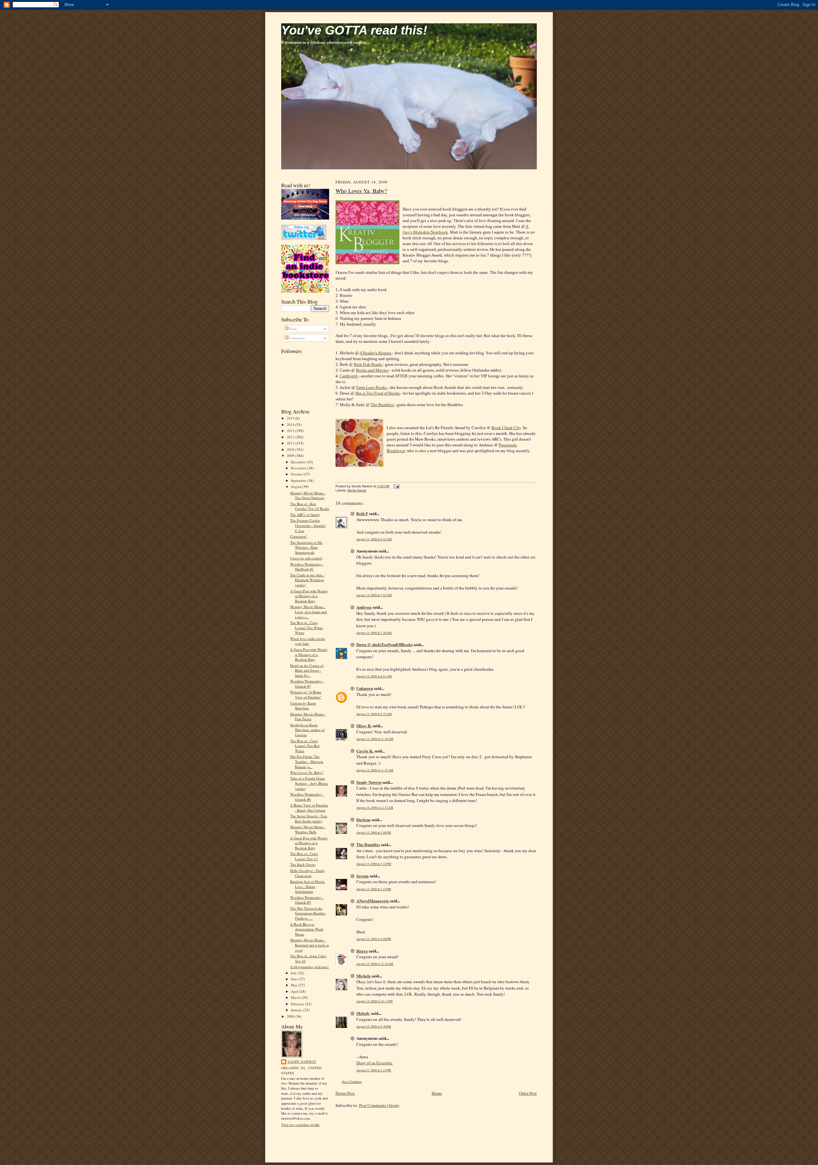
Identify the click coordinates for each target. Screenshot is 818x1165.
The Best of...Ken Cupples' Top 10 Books (309, 506)
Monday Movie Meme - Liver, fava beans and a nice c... (308, 611)
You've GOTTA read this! (354, 30)
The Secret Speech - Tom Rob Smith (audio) (308, 818)
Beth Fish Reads (368, 364)
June (294, 978)
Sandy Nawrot (302, 1061)
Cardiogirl (349, 376)
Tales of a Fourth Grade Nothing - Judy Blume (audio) (309, 783)
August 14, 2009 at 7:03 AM (374, 595)
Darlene (363, 819)
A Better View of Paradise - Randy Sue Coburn (309, 808)
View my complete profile (300, 1124)
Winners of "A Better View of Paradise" (305, 694)
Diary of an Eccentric (374, 1063)
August (296, 486)
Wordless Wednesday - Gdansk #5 (307, 900)
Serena (362, 876)
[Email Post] (395, 486)
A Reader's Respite (375, 353)
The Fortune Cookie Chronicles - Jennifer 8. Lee (308, 525)
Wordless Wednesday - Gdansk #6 (307, 797)
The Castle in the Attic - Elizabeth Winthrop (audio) (307, 580)
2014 (291, 424)
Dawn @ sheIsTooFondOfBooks (384, 644)
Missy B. (364, 725)
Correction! (298, 536)
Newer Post (345, 1093)
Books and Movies (372, 370)
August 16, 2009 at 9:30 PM (373, 1026)
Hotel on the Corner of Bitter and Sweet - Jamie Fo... (307, 670)
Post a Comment (352, 1082)
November (299, 468)
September (299, 480)
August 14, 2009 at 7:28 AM (374, 633)
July (294, 972)
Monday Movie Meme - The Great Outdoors (308, 495)
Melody (363, 1013)
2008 (291, 1016)
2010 (291, 449)
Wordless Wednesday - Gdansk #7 (307, 684)
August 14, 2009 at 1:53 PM (373, 889)
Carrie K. (365, 751)
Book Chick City (506, 427)
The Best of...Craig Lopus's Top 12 (304, 856)
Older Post (528, 1093)
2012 (291, 437)
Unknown (364, 688)
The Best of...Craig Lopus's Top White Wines (306, 627)
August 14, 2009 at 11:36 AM (374, 739)
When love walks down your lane (307, 641)
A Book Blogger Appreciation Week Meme (306, 929)
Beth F (362, 513)
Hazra (362, 951)
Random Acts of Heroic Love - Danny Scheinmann (307, 886)
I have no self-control (306, 558)
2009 (291, 455)
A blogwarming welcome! (309, 966)
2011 (291, 443)
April (295, 991)
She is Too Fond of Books (378, 393)
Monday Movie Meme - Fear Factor (308, 716)
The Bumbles (383, 404)
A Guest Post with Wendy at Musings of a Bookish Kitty (309, 596)
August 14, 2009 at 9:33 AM (374, 714)
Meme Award (356, 490)
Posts (293, 328)
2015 (291, 418)
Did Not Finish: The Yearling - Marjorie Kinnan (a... (306, 761)
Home (437, 1093)
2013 (291, 430)
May (294, 985)
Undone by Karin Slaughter (303, 706)
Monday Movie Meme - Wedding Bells (308, 829)
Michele (363, 976)
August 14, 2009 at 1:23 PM (373, 864)
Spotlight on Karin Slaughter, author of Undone (307, 729)
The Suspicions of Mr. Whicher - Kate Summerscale (306, 547)
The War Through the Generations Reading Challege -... (308, 913)
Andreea (364, 607)
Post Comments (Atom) (379, 1105)
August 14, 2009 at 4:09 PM (373, 939)
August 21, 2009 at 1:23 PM (373, 1070)
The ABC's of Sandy (305, 514)
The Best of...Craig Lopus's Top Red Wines (305, 745)
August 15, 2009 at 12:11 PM (374, 1001)
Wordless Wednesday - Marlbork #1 (307, 567)
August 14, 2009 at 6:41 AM (374, 539)
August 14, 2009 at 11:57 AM (374, 808)
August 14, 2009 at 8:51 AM (374, 676)
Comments (297, 338)
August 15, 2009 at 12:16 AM (374, 964)
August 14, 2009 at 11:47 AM (374, 770)
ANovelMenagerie (372, 901)
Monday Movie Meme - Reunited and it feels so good (309, 944)
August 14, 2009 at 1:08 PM (373, 832)
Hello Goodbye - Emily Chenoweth (307, 873)
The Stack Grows (302, 864)
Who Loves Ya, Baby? (306, 772)
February (298, 1003)
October (297, 474)
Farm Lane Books (372, 387)
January (297, 1009)
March (296, 997)
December (299, 461)
